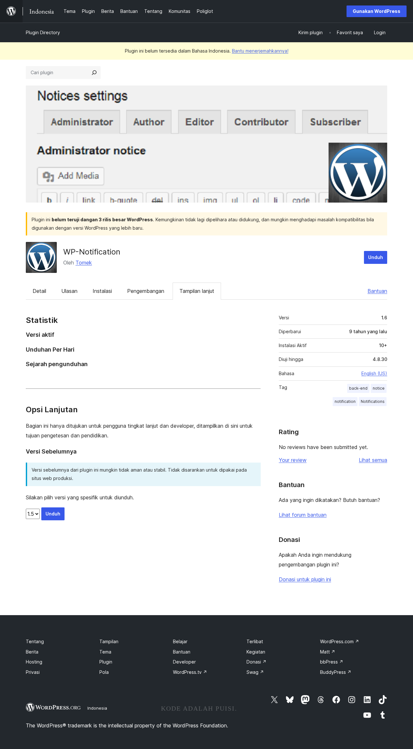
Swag (255, 672)
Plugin (105, 661)
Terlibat (255, 641)
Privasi (33, 672)
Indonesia (97, 708)
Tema (105, 651)
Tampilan (108, 641)
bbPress (331, 661)
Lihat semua (373, 460)
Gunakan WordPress (376, 11)
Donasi (257, 661)
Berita (32, 651)
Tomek (84, 262)
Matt (327, 651)
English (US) (374, 373)
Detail (39, 291)
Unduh (375, 257)
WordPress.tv (190, 672)
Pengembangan (145, 291)
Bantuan (377, 291)
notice (379, 388)
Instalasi (102, 291)
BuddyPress (335, 672)
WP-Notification (91, 251)
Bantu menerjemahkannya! (260, 51)
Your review (293, 460)
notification (345, 401)
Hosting (34, 661)
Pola (104, 672)
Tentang (35, 641)
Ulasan (69, 291)
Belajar (180, 641)
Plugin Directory (43, 32)
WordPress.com (339, 641)
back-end (358, 388)
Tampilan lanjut (196, 291)
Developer (184, 661)
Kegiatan (256, 651)
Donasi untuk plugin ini (305, 579)
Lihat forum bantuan (303, 515)
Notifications (373, 401)
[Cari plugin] (94, 72)
